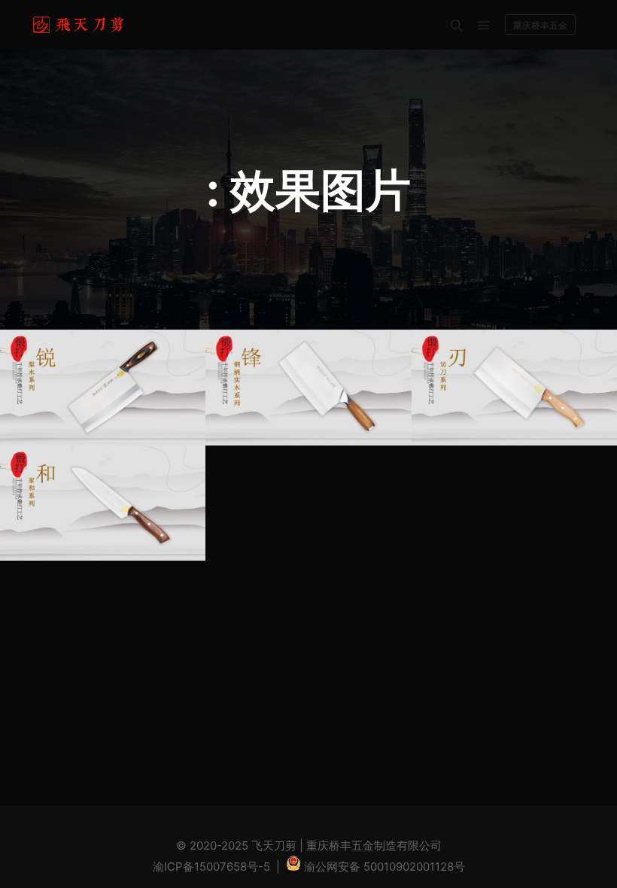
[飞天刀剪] (80, 25)
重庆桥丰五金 (540, 25)
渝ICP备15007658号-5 (211, 866)
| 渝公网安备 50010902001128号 (369, 866)
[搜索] (456, 25)
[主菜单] (483, 25)
